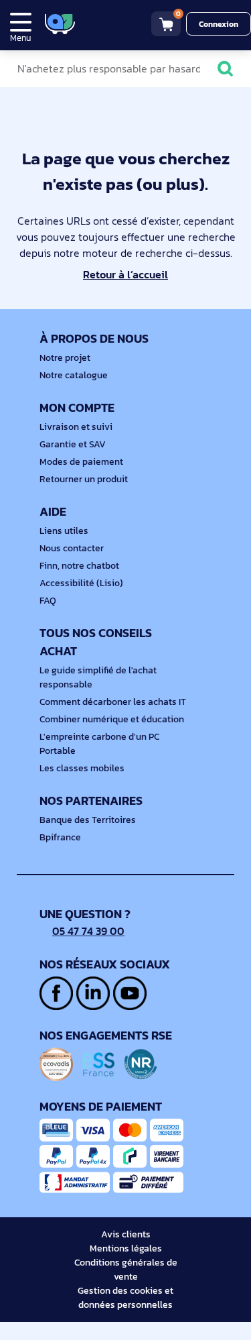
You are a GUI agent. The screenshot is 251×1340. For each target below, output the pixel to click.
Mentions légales (126, 1248)
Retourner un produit (83, 479)
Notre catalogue (73, 375)
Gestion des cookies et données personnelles (125, 1298)
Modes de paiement (81, 462)
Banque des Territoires (87, 820)
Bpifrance (60, 837)
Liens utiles (63, 531)
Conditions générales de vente (125, 1269)
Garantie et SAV (72, 444)
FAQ (47, 601)
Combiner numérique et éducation (111, 719)
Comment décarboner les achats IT (112, 702)
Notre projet (64, 358)
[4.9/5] (107, 24)
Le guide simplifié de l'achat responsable (98, 677)
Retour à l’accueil (125, 274)
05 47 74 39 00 (88, 931)
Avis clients (126, 1234)
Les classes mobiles (81, 768)
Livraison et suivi (75, 427)
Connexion (218, 24)
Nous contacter (71, 548)
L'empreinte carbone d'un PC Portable (99, 744)
